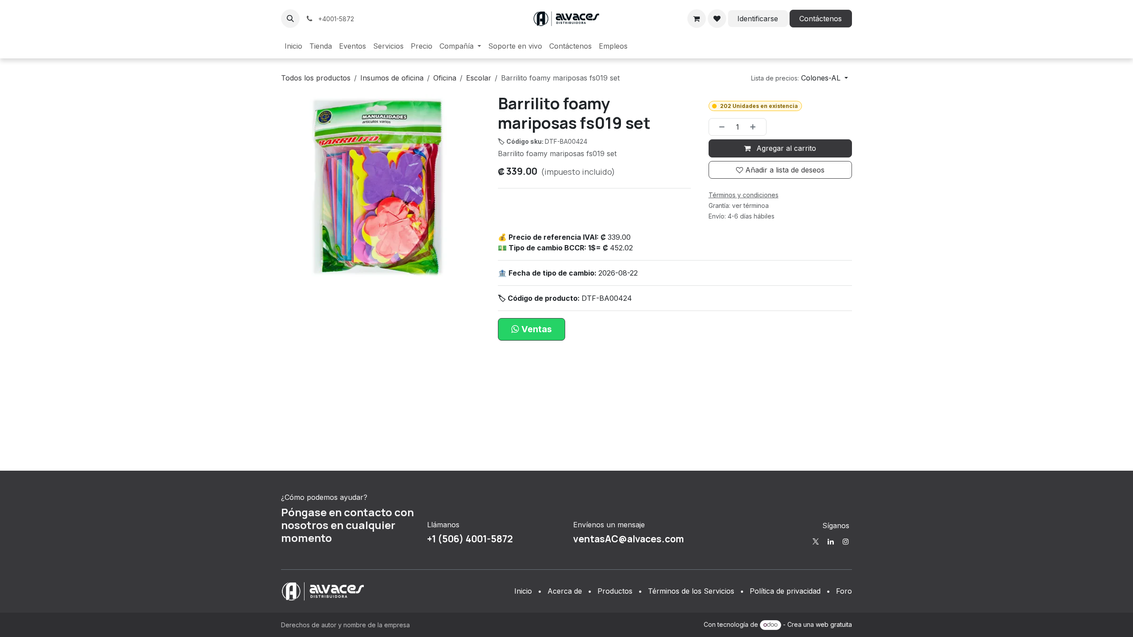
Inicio (523, 591)
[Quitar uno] (719, 127)
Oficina (444, 77)
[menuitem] (293, 46)
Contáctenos (820, 18)
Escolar (478, 77)
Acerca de (564, 591)
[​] (815, 541)
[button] (290, 18)
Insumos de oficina (392, 77)
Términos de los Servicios (691, 591)
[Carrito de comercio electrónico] (696, 18)
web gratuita (834, 624)
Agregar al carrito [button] (785, 148)
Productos (614, 591)
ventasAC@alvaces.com (628, 539)
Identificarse (757, 18)
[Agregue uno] (756, 127)
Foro (844, 591)
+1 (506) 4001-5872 (470, 539)
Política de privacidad (785, 591)
